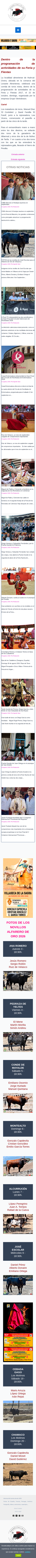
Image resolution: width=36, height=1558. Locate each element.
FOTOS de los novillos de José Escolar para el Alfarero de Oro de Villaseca (18, 261)
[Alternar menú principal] (18, 30)
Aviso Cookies (18, 1508)
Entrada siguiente (18, 159)
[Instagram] (19, 1516)
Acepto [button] (18, 1555)
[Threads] (16, 1516)
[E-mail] (22, 1516)
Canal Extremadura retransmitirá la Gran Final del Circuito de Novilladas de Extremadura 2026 (17, 377)
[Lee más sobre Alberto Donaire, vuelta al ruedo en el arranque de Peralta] (18, 581)
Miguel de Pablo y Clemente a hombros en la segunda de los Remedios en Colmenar (17, 490)
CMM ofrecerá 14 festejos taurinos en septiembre (14, 203)
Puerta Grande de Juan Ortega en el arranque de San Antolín (17, 764)
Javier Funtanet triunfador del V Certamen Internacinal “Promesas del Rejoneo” (16, 818)
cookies (27, 1552)
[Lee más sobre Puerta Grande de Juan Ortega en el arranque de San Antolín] (18, 747)
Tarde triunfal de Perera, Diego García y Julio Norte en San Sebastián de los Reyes (17, 710)
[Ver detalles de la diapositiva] (18, 981)
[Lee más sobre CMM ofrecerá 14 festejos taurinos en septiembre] (18, 186)
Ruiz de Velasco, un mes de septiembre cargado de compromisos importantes (15, 435)
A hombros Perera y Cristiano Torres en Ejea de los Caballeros (17, 652)
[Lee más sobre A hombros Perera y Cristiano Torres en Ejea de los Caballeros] (18, 635)
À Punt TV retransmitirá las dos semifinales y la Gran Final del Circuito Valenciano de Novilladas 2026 (17, 318)
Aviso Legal (18, 1511)
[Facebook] (13, 1516)
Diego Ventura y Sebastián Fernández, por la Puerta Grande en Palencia (17, 544)
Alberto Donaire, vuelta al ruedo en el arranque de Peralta (18, 598)
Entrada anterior (18, 154)
